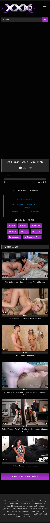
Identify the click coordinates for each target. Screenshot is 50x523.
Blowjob (37, 226)
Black (24, 226)
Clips (25, 231)
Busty (14, 231)
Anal (13, 226)
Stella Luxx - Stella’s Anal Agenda (26, 212)
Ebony (37, 231)
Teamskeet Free (33, 237)
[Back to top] (42, 515)
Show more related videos (25, 476)
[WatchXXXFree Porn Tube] (20, 8)
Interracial (15, 237)
